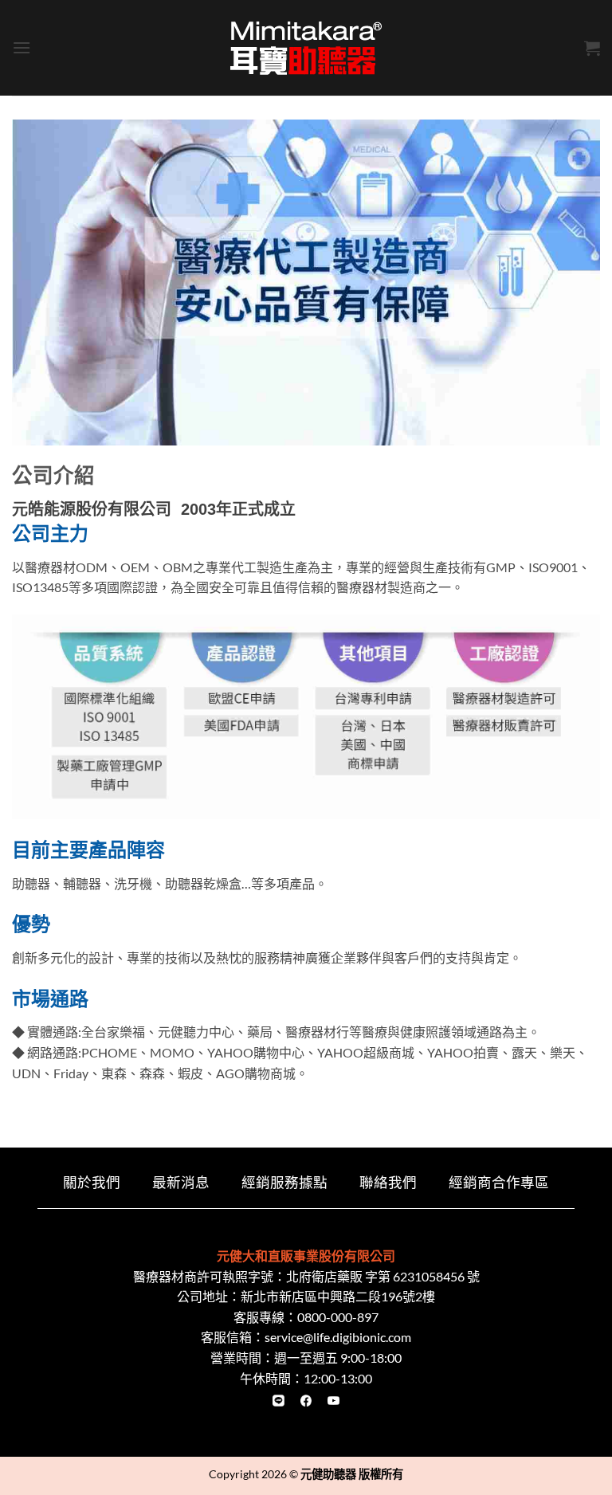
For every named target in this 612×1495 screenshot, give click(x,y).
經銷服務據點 (284, 1182)
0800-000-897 (338, 1316)
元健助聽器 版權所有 (351, 1474)
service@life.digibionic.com (338, 1336)
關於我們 (91, 1182)
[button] (21, 47)
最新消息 (181, 1182)
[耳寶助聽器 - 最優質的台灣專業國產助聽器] (306, 48)
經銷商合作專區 (499, 1182)
